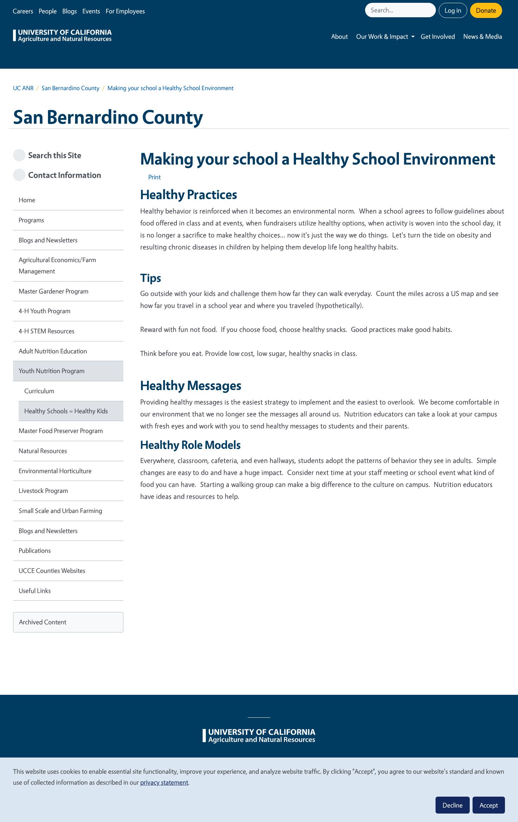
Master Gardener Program (53, 291)
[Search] (431, 10)
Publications (35, 550)
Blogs (69, 11)
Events (91, 11)
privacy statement (164, 782)
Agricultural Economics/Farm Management (57, 265)
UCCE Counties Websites (52, 570)
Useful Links (35, 590)
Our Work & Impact (382, 36)
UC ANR (23, 88)
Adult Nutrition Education (53, 351)
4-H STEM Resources (46, 331)
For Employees (125, 11)
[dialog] (259, 789)
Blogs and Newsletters (48, 240)
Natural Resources (43, 450)
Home (27, 200)
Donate (486, 10)
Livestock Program (43, 490)
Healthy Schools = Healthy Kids (66, 411)
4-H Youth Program (44, 311)
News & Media (482, 36)
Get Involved (438, 36)
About (339, 36)
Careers (23, 11)
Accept (489, 805)
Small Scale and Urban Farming (60, 510)
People (48, 11)
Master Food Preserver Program (61, 430)
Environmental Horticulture (55, 470)
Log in (453, 10)
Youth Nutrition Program (52, 370)
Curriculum (39, 391)
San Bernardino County (70, 88)
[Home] (62, 37)
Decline (453, 805)
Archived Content (42, 622)
